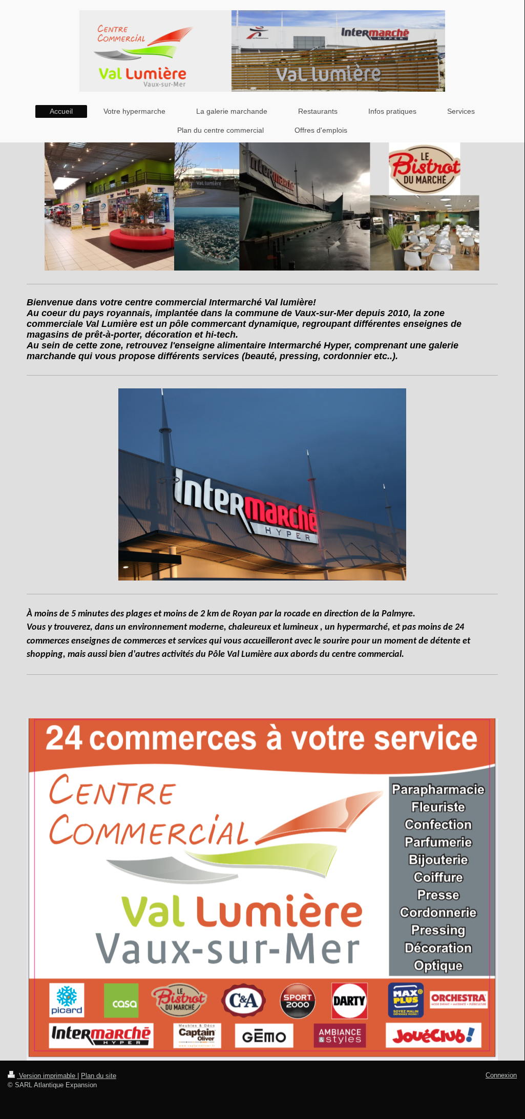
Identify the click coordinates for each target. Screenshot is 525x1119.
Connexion (501, 1075)
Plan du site (98, 1076)
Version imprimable (47, 1076)
